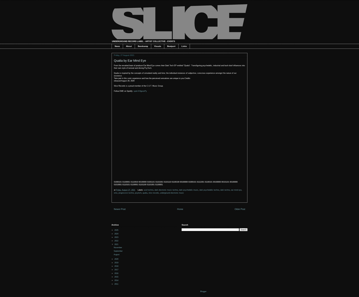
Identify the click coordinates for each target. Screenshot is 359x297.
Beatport (171, 46)
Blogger (203, 291)
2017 (116, 270)
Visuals (157, 46)
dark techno (225, 190)
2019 (116, 263)
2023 (116, 237)
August (117, 254)
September (118, 251)
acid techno (148, 190)
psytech (138, 193)
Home (180, 209)
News (117, 46)
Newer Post (120, 209)
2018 (116, 266)
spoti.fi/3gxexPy (140, 91)
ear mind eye (236, 190)
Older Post (240, 209)
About (129, 46)
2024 (116, 234)
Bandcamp (143, 46)
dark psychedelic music (188, 190)
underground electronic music (172, 193)
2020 (116, 259)
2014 (116, 280)
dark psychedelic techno (209, 190)
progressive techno (126, 193)
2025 (116, 230)
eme (115, 193)
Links (184, 46)
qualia (145, 193)
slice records (154, 193)
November (118, 247)
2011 (116, 284)
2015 (116, 277)
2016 (116, 273)
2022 (116, 241)
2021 (116, 244)
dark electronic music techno (166, 190)
